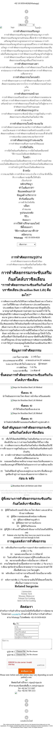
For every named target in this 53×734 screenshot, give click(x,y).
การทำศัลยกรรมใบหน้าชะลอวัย (26, 123)
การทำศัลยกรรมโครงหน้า (26, 77)
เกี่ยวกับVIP (26, 180)
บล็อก (26, 205)
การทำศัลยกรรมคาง (11, 81)
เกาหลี (21, 202)
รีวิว (26, 216)
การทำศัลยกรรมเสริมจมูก (26, 31)
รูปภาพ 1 (11, 651)
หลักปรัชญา (26, 184)
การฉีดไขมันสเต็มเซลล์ (38, 151)
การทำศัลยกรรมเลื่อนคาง (32, 81)
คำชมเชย (26, 209)
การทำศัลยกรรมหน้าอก (26, 93)
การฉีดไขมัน (26, 147)
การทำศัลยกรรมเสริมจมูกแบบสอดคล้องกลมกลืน (30, 47)
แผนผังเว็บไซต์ (26, 721)
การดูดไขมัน (39, 114)
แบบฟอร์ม (16, 614)
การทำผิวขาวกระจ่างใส (25, 174)
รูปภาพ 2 (11, 655)
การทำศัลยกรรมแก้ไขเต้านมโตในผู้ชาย (30, 104)
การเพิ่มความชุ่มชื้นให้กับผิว (28, 177)
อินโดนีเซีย (30, 202)
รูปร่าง (26, 90)
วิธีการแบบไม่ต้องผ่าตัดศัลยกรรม (26, 154)
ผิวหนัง (26, 170)
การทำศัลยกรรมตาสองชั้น (12, 67)
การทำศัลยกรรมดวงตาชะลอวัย (16, 127)
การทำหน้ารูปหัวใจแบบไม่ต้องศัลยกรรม (26, 167)
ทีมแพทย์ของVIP (26, 191)
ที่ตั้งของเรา (27, 227)
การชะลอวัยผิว (7, 174)
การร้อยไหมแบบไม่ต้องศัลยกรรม (16, 161)
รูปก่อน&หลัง (26, 212)
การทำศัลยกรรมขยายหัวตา (24, 70)
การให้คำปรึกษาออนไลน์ (26, 223)
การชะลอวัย (26, 120)
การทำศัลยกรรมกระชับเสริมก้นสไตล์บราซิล (26, 264)
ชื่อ (14, 624)
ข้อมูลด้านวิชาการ (26, 195)
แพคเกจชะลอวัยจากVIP (33, 137)
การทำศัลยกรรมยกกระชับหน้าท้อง (17, 114)
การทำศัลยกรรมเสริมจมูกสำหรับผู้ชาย (35, 54)
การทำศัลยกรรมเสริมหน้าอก (15, 97)
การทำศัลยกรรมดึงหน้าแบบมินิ (29, 130)
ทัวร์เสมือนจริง (26, 199)
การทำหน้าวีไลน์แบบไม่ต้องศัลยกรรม (36, 164)
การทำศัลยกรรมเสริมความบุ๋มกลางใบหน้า (23, 57)
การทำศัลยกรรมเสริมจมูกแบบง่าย (16, 51)
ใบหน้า (38, 28)
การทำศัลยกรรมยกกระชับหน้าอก (24, 100)
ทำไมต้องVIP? (26, 187)
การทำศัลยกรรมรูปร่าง (26, 110)
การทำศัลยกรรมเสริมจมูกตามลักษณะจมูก (23, 35)
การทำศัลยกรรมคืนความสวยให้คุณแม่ (26, 144)
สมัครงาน (26, 234)
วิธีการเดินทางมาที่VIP (26, 231)
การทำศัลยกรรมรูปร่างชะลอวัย (26, 140)
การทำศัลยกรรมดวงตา (27, 64)
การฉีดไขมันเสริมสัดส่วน (16, 151)
